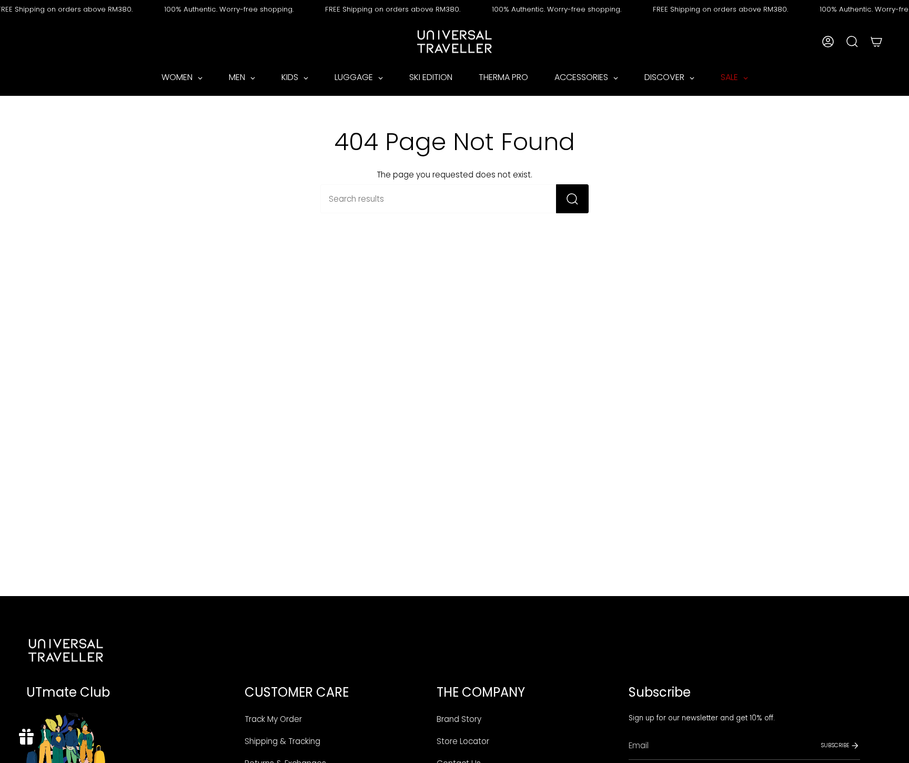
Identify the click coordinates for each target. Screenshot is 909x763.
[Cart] (876, 42)
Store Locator (463, 741)
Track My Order (273, 719)
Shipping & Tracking (282, 741)
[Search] (572, 198)
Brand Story (459, 719)
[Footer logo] (65, 650)
